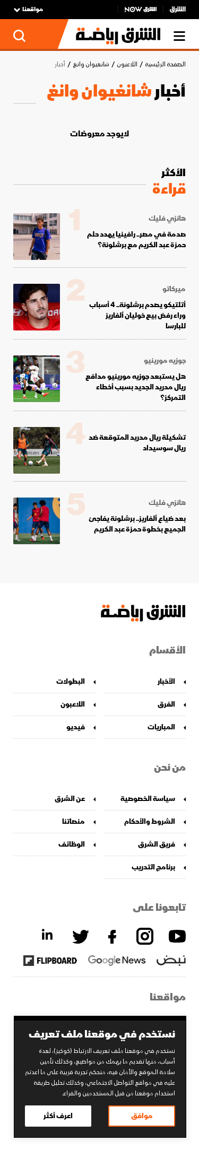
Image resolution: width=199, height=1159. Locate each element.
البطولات (70, 681)
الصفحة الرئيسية (165, 64)
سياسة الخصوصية (147, 798)
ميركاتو (174, 289)
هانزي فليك (167, 218)
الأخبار (166, 681)
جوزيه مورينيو (165, 360)
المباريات (161, 727)
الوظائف (71, 844)
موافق (142, 1116)
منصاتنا (73, 821)
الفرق (166, 704)
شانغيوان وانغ (91, 64)
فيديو (75, 727)
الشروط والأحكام (149, 821)
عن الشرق (70, 798)
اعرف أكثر (58, 1116)
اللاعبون (127, 64)
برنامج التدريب (153, 867)
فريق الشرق (156, 844)
